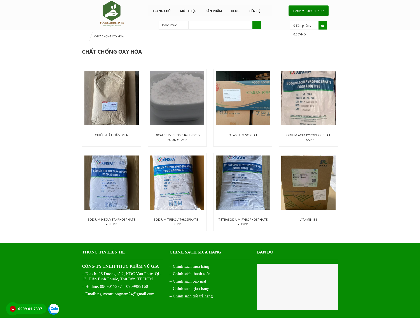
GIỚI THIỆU (188, 11)
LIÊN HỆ (254, 11)
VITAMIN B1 (308, 219)
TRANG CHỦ (161, 11)
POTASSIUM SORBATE (243, 135)
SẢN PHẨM (214, 11)
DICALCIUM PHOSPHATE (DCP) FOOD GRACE (177, 137)
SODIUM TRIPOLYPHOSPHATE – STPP (177, 221)
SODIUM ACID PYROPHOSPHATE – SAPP (308, 137)
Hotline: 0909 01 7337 (308, 11)
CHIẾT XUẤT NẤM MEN (111, 135)
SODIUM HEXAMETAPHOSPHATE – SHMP (111, 221)
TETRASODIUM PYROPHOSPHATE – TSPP (243, 221)
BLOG (235, 11)
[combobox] (173, 25)
